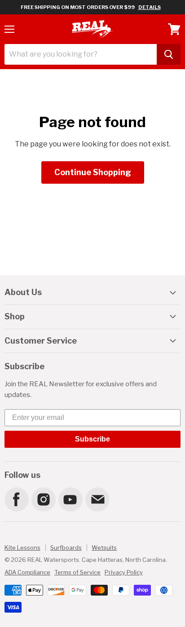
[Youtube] (70, 499)
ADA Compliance (27, 572)
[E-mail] (97, 499)
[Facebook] (16, 499)
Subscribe (92, 439)
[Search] (169, 54)
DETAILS (149, 7)
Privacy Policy (124, 572)
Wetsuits (104, 547)
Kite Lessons (22, 547)
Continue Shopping (92, 172)
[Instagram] (43, 499)
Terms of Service (77, 572)
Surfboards (66, 547)
